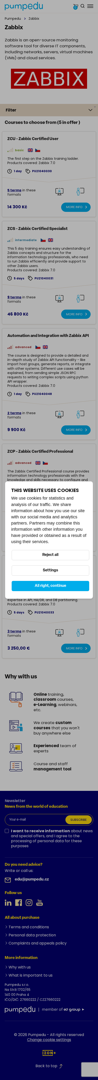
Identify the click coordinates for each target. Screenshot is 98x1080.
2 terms (14, 413)
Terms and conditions (29, 927)
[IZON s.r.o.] (49, 1053)
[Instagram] (29, 902)
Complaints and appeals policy (38, 943)
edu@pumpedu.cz (32, 879)
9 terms (14, 297)
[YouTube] (39, 902)
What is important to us (31, 975)
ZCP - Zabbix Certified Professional (40, 452)
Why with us (20, 967)
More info (74, 207)
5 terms (14, 190)
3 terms (14, 631)
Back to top (46, 1066)
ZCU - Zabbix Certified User (33, 139)
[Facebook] (18, 902)
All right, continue (50, 586)
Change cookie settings (49, 1039)
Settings (50, 570)
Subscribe (78, 819)
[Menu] (90, 6)
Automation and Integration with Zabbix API (48, 336)
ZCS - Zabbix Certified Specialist (37, 229)
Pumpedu (13, 18)
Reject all (50, 555)
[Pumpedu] (24, 6)
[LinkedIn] (8, 902)
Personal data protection (32, 935)
